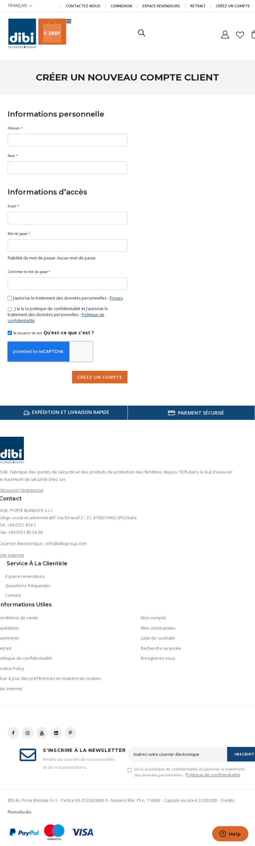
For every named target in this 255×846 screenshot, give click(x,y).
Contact (13, 595)
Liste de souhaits (158, 638)
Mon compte (153, 618)
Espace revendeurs (161, 5)
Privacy (116, 298)
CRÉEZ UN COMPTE (233, 5)
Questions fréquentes (27, 586)
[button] (20, 5)
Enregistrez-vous (158, 658)
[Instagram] (28, 733)
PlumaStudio (20, 812)
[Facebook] (13, 733)
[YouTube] (42, 733)
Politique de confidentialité (213, 775)
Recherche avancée (161, 648)
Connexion (121, 5)
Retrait (198, 5)
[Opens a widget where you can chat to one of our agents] (230, 834)
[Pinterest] (70, 733)
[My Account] (225, 33)
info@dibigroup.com (66, 543)
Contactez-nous (83, 5)
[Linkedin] (56, 733)
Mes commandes (158, 628)
